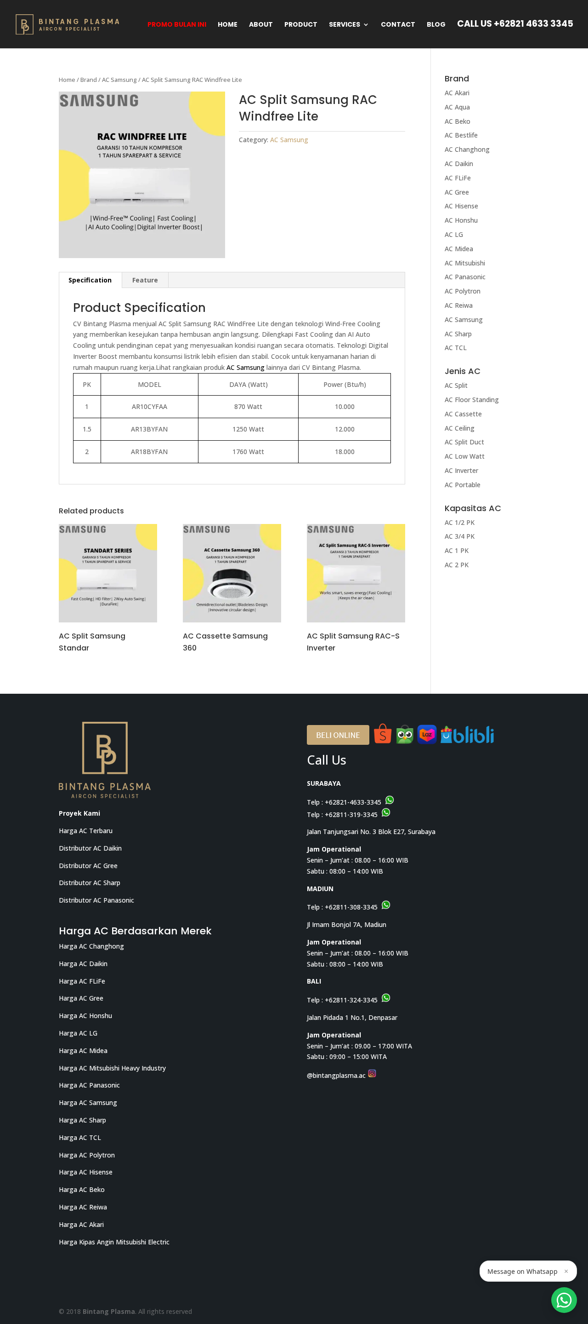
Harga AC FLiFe (82, 981)
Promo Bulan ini (176, 25)
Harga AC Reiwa (83, 1207)
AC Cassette (463, 413)
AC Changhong (467, 149)
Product (300, 25)
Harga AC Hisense (86, 1172)
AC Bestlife (461, 135)
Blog (436, 25)
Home (227, 25)
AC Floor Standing (472, 399)
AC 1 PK (457, 550)
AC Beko (457, 121)
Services (344, 25)
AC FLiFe (458, 177)
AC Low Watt (465, 456)
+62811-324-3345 (351, 1000)
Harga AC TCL (80, 1137)
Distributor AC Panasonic (96, 900)
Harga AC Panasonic (89, 1085)
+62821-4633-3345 (353, 802)
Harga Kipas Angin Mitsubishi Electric (114, 1242)
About (261, 25)
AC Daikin (459, 163)
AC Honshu (461, 220)
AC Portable (463, 484)
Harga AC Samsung (88, 1102)
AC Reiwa (459, 305)
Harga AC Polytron (87, 1155)
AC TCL (456, 347)
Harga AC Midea (83, 1050)
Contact (398, 25)
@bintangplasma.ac (337, 1075)
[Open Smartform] (564, 1300)
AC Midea (459, 248)
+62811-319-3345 (351, 814)
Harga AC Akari (81, 1224)
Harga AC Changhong (91, 946)
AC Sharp (458, 333)
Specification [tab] (90, 280)
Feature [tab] (145, 280)
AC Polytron (463, 291)
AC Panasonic (465, 276)
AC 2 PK (457, 564)
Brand (88, 79)
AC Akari (457, 92)
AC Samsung (119, 79)
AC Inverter (461, 470)
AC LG (454, 234)
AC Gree (457, 192)
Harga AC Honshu (85, 1015)
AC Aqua (457, 107)
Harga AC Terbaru (86, 830)
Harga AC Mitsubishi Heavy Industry (112, 1068)
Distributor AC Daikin (90, 848)
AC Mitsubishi (465, 263)
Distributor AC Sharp (89, 882)
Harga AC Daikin (83, 963)
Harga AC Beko (82, 1189)
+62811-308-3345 (351, 907)
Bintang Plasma (109, 1311)
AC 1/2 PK (460, 522)
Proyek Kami (79, 813)
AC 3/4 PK (460, 536)
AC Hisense (461, 205)
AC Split (456, 385)
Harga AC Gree (81, 998)
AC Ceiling (460, 428)
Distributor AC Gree (88, 865)
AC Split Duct (464, 441)
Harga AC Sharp (82, 1120)
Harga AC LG (78, 1033)
